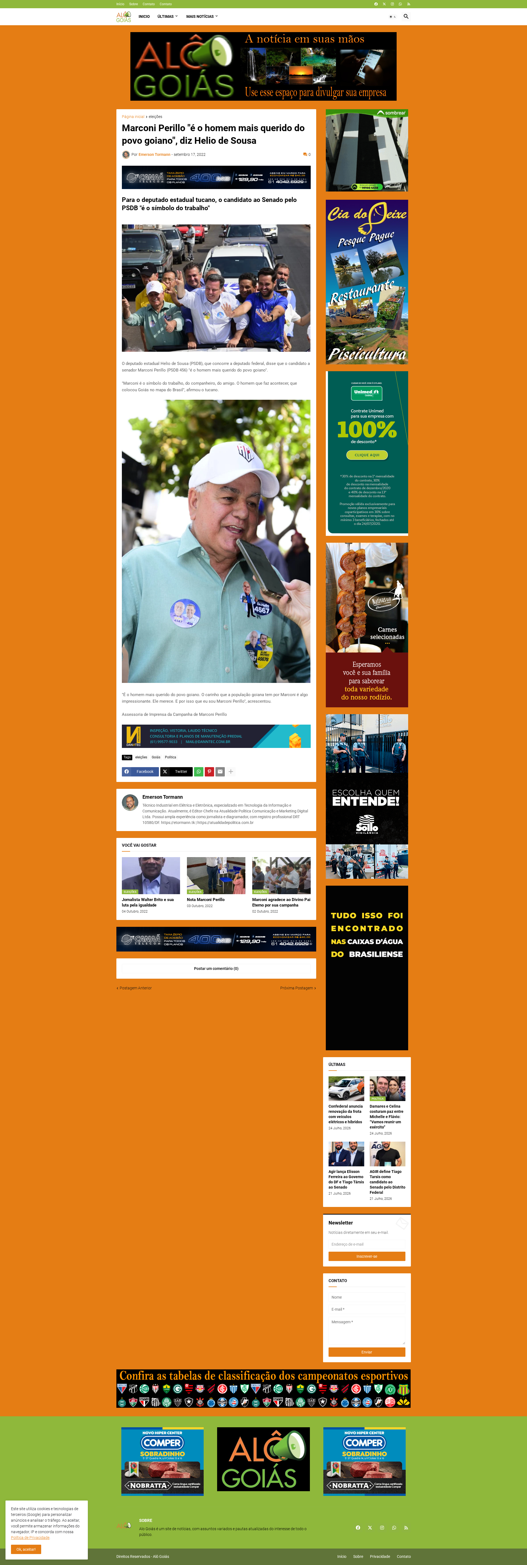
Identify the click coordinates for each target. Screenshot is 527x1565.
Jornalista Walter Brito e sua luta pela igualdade (148, 902)
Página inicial (133, 117)
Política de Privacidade (30, 1537)
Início (120, 4)
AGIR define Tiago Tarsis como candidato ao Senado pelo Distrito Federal (387, 1182)
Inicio (144, 16)
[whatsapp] (400, 4)
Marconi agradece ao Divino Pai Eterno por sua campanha (281, 902)
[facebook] (376, 4)
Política (170, 757)
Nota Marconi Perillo (206, 899)
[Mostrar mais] (231, 771)
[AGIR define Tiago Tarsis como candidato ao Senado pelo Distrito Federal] (387, 1154)
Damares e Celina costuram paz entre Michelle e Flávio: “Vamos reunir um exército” (386, 1116)
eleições (155, 117)
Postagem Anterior (136, 988)
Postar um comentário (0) (216, 968)
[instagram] (392, 4)
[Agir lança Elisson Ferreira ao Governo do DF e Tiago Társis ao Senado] (346, 1154)
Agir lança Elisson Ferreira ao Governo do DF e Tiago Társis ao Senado (346, 1179)
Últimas (166, 16)
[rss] (409, 4)
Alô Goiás (161, 1556)
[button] (392, 16)
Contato (149, 4)
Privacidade (380, 1556)
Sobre (133, 4)
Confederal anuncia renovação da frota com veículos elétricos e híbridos (346, 1114)
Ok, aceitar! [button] (26, 1549)
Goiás (156, 757)
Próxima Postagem (296, 988)
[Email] (220, 771)
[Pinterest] (209, 771)
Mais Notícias (200, 16)
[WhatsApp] (198, 771)
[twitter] (384, 4)
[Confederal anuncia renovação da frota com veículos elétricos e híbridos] (346, 1088)
